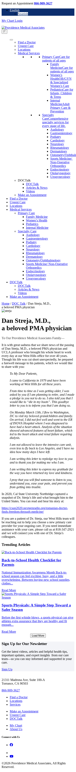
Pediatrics (32, 224)
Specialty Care (27, 231)
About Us (16, 729)
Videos (30, 191)
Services (15, 704)
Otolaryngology (60, 173)
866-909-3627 (43, 3)
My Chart (16, 725)
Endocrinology (59, 169)
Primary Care (26, 213)
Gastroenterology (61, 133)
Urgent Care (26, 46)
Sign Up (7, 669)
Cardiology (57, 140)
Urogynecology (60, 176)
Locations (24, 49)
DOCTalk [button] (24, 180)
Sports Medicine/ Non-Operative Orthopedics (61, 162)
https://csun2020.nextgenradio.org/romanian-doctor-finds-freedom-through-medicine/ (35, 509)
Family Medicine (37, 216)
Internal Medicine (37, 227)
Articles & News (36, 187)
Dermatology (58, 151)
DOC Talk (19, 303)
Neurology (57, 144)
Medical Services (29, 53)
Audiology (57, 129)
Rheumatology (59, 147)
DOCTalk (32, 184)
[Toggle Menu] (4, 31)
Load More (38, 635)
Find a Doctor (27, 42)
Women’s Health (36, 220)
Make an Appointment (32, 195)
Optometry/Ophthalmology (43, 260)
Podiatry (55, 136)
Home (6, 303)
